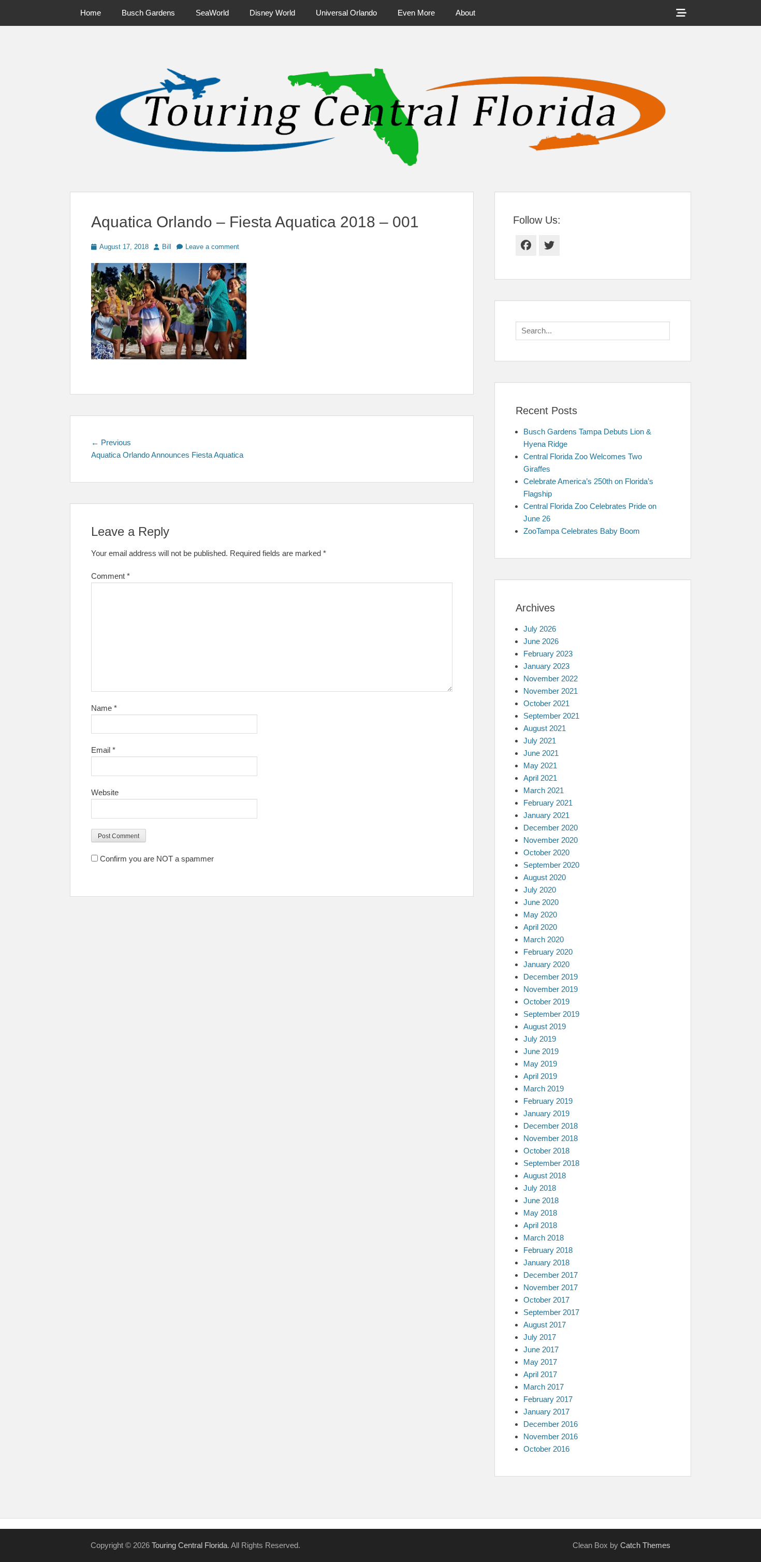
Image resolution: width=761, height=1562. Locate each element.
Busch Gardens (148, 12)
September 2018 (551, 1163)
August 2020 (544, 877)
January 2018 (546, 1262)
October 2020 (546, 852)
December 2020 (550, 827)
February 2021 (548, 802)
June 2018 (541, 1200)
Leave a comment (212, 247)
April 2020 (540, 927)
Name (104, 708)
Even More (416, 12)
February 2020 (548, 951)
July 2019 (539, 1038)
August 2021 (544, 728)
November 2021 (550, 691)
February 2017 (548, 1399)
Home (90, 12)
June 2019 (541, 1051)
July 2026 (539, 628)
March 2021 (543, 790)
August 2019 (544, 1026)
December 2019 (550, 976)
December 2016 (550, 1424)
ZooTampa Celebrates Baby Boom (581, 531)
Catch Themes (645, 1545)
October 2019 (546, 1001)
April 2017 (540, 1374)
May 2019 (540, 1063)
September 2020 (551, 864)
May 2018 (540, 1212)
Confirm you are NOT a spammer (156, 858)
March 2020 (543, 939)
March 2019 (543, 1088)
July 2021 (539, 740)
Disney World (272, 12)
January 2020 (546, 964)
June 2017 (541, 1349)
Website (105, 792)
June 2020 (541, 902)
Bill (166, 247)
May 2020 (540, 914)
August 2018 (544, 1175)
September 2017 (551, 1312)
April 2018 (540, 1225)
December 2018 (550, 1125)
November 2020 (550, 840)
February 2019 (548, 1101)
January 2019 (546, 1113)
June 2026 (541, 641)
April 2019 (540, 1076)
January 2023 (546, 666)
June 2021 (541, 753)
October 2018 (546, 1150)
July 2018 (539, 1188)
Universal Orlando (346, 12)
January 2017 (546, 1411)
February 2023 (548, 653)
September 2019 (551, 1014)
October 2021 (546, 703)
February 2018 (548, 1250)
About (465, 12)
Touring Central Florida (189, 1545)
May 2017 (540, 1361)
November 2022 (550, 678)
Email (103, 750)
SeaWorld (212, 12)
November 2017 (550, 1287)
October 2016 (546, 1448)
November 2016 (550, 1436)
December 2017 (550, 1275)
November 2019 (550, 989)
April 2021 (540, 777)
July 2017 (539, 1337)
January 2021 (546, 815)
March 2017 (543, 1386)
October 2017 (546, 1299)
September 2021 (551, 715)
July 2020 (539, 889)
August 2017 (544, 1324)
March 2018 (543, 1237)
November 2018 (550, 1138)
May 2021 (540, 765)
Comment (110, 576)
